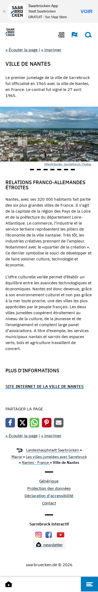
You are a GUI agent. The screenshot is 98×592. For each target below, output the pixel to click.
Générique (49, 481)
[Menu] (89, 584)
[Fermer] (4, 11)
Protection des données (49, 488)
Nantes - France (36, 462)
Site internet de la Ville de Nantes (44, 386)
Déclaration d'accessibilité (48, 496)
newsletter (52, 544)
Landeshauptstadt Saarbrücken (53, 450)
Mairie (17, 456)
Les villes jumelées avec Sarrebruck (56, 456)
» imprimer (51, 49)
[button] (72, 35)
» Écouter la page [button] (22, 49)
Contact (49, 503)
